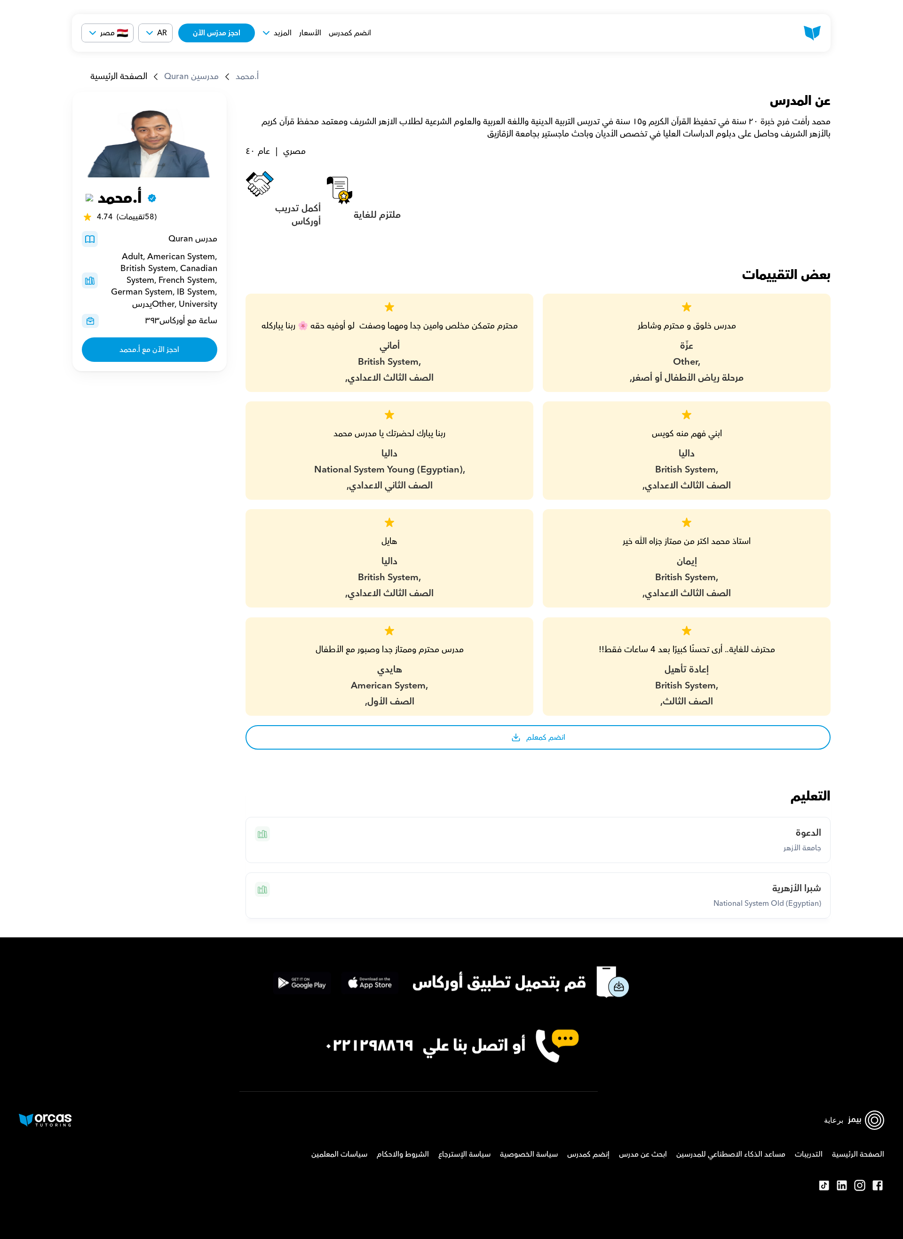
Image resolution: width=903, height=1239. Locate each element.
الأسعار (310, 33)
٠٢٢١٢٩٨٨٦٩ (368, 1046)
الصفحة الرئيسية (118, 76)
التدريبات (809, 1154)
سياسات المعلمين (339, 1154)
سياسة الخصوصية (529, 1154)
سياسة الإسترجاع (464, 1154)
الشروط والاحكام (403, 1154)
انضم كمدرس (350, 33)
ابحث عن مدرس (643, 1154)
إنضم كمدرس (588, 1154)
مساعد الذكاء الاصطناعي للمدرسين (730, 1154)
